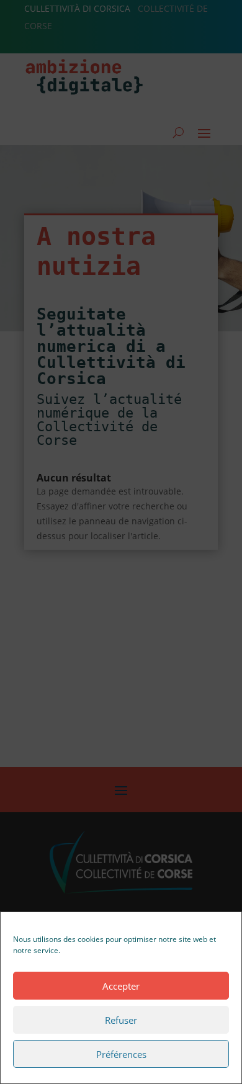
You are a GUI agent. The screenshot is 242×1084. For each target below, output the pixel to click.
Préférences (121, 1054)
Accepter (121, 986)
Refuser (121, 1020)
